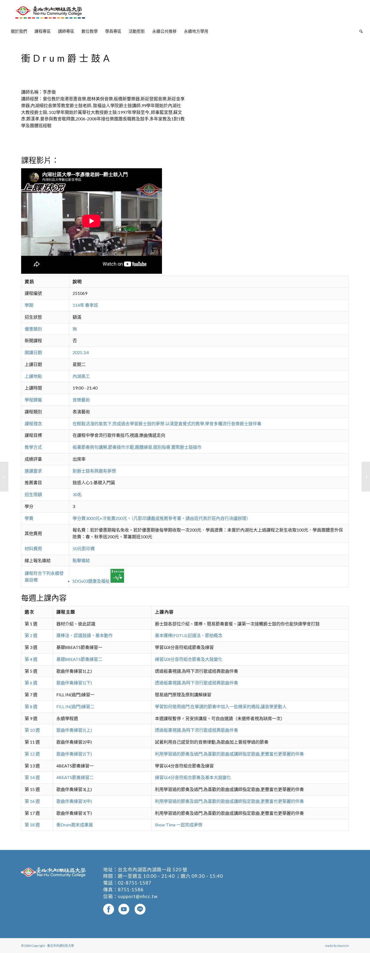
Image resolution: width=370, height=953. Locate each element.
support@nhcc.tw (138, 896)
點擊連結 (81, 560)
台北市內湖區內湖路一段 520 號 (152, 869)
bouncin (343, 945)
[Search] (359, 31)
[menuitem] (19, 31)
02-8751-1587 (134, 883)
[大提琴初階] (4, 477)
